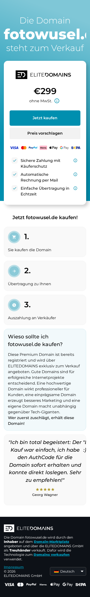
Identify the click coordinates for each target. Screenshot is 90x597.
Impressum (14, 567)
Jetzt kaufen (45, 118)
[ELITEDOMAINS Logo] (45, 528)
